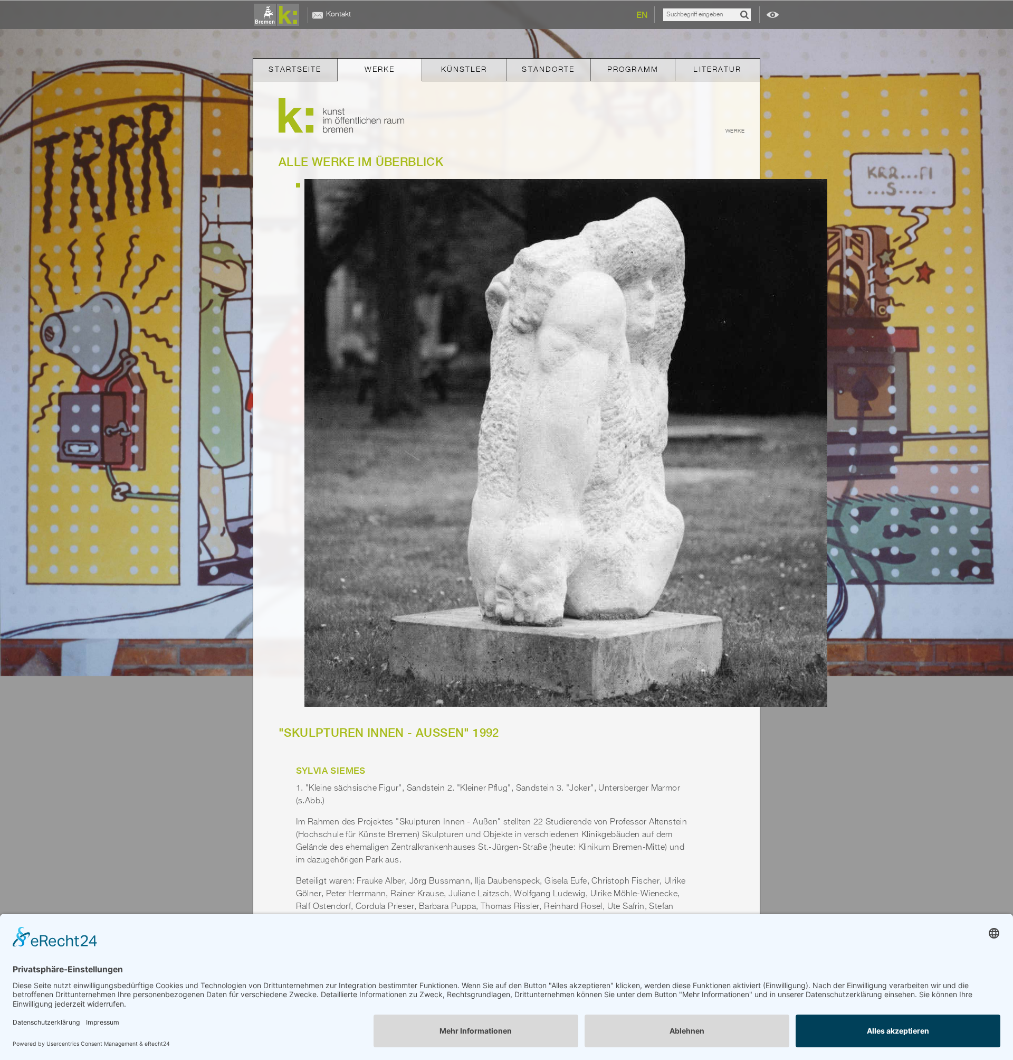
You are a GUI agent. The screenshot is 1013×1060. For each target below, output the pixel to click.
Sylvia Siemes (331, 770)
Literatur (717, 69)
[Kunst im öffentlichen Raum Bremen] (278, 15)
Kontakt (338, 14)
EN (642, 15)
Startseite (295, 69)
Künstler (464, 69)
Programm (632, 69)
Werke (380, 69)
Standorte (548, 69)
